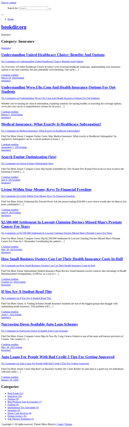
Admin (20, 78)
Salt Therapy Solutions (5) (21, 419)
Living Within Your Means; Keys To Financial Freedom (46, 189)
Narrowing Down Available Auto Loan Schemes (39, 324)
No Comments (42, 61)
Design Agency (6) (17, 416)
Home (11, 19)
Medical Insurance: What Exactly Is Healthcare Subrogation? (51, 124)
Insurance (6, 48)
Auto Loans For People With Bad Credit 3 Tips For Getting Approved (57, 357)
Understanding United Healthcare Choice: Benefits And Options (53, 55)
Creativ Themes (64, 424)
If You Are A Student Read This (26, 291)
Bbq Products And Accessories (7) (25, 401)
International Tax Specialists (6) (23, 407)
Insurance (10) (15, 396)
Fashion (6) (13, 404)
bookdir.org (13, 27)
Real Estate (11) (15, 393)
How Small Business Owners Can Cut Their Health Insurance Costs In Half (62, 259)
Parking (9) (13, 399)
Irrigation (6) (14, 410)
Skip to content (8, 2)
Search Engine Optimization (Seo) (28, 157)
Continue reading (9, 75)
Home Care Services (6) (19, 413)
